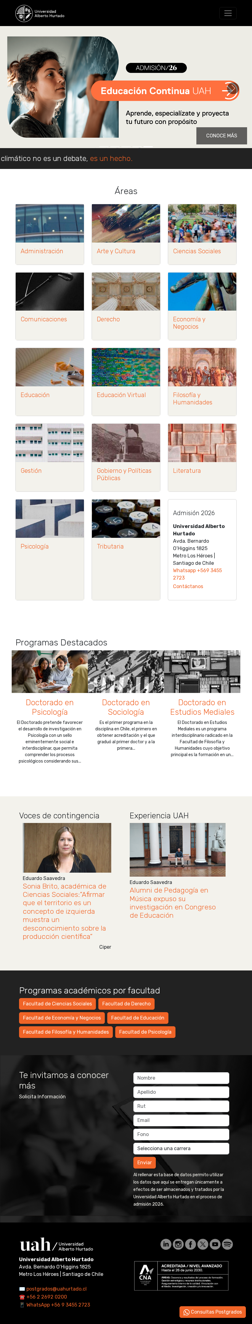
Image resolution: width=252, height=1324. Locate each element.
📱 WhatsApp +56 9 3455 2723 (54, 1305)
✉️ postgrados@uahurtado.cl (53, 1289)
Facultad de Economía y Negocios (62, 1018)
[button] (19, 88)
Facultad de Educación (137, 1018)
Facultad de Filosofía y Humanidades (66, 1032)
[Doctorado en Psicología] (50, 671)
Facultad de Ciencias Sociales (57, 1004)
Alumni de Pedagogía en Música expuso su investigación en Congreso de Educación (173, 903)
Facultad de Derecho (126, 1004)
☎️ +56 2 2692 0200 (43, 1297)
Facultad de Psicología (145, 1032)
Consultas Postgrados (216, 1312)
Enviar (144, 1162)
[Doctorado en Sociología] (126, 671)
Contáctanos (188, 586)
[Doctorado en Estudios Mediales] (202, 671)
